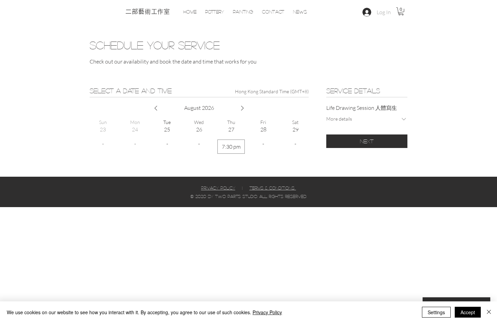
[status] (272, 91)
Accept (467, 312)
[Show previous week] (156, 108)
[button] (401, 11)
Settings (436, 312)
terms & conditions (273, 187)
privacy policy (218, 187)
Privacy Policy (267, 312)
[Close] (489, 312)
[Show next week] (242, 108)
